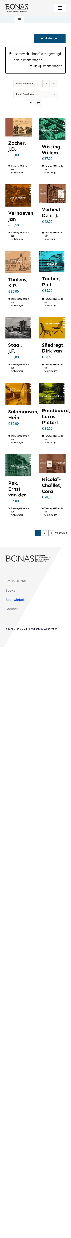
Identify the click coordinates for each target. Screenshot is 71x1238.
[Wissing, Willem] (52, 129)
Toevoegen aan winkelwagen (14, 169)
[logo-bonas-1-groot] (16, 6)
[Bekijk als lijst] (38, 103)
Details (25, 166)
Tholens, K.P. (18, 282)
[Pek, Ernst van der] (18, 465)
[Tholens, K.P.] (18, 262)
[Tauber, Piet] (52, 261)
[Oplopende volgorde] (54, 83)
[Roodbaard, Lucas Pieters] (52, 393)
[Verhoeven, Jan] (18, 195)
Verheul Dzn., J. (51, 212)
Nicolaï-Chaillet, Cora (52, 485)
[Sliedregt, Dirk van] (52, 327)
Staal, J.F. (15, 348)
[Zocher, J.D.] (18, 127)
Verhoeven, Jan (21, 216)
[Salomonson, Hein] (18, 394)
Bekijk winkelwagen (48, 66)
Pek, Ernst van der (17, 489)
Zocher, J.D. (17, 146)
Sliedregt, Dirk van (53, 348)
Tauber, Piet (51, 282)
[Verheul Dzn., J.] (52, 193)
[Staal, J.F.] (18, 327)
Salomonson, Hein (23, 415)
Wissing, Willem (52, 150)
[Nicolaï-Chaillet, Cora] (52, 463)
